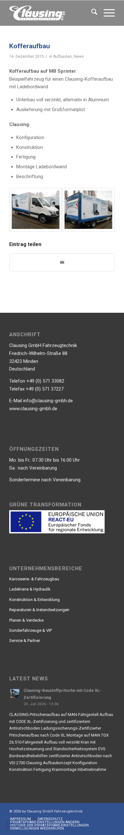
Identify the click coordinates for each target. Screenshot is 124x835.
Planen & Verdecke (26, 620)
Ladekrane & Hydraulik (30, 589)
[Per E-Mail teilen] (62, 262)
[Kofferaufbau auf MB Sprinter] (35, 209)
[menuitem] (91, 13)
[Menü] (106, 13)
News (79, 56)
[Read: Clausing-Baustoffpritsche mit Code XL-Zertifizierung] (15, 693)
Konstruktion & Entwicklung (34, 599)
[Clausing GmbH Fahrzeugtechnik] (51, 13)
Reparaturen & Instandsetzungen (39, 609)
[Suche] (91, 13)
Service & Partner (24, 640)
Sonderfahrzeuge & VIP (30, 630)
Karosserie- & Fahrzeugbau (34, 579)
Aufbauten (62, 56)
